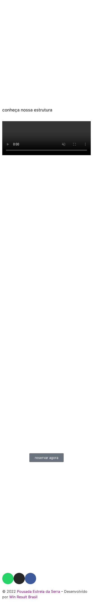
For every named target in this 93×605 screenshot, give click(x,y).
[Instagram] (19, 578)
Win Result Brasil (23, 597)
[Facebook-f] (30, 578)
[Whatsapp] (8, 578)
